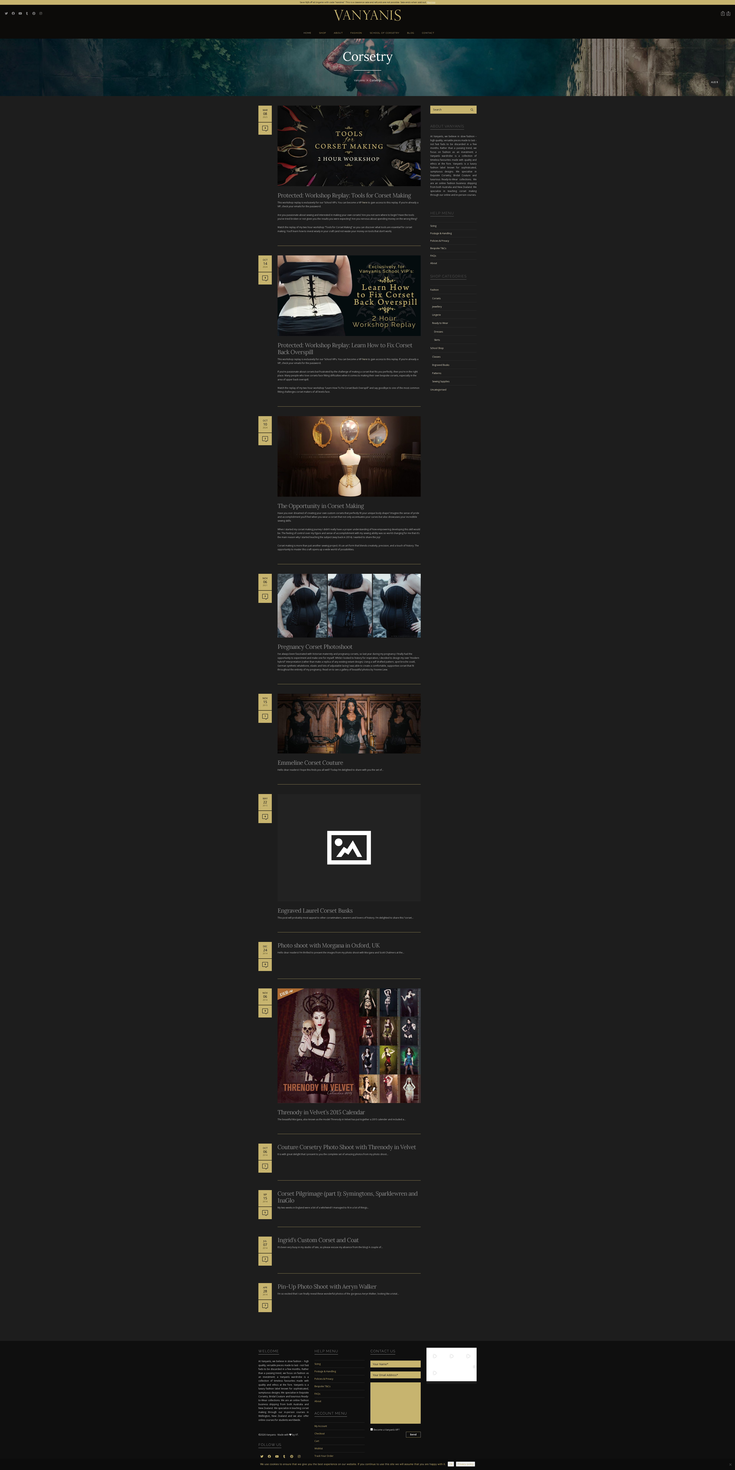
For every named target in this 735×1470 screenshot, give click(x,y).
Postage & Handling (441, 233)
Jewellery (437, 306)
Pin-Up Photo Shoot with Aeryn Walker (327, 1286)
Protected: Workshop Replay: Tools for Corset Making (344, 195)
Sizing (433, 225)
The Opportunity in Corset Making (321, 506)
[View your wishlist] (728, 13)
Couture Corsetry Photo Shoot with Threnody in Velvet (347, 1147)
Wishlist (318, 1448)
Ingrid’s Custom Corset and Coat (318, 1240)
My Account (320, 1426)
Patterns (436, 373)
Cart (316, 1441)
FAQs (433, 255)
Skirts (437, 340)
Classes (436, 356)
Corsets (436, 298)
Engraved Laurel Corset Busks (315, 910)
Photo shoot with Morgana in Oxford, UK (329, 945)
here (364, 202)
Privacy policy (465, 1464)
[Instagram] (441, 1362)
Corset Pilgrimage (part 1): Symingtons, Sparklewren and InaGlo (348, 1197)
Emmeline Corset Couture (310, 762)
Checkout (319, 1433)
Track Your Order (323, 1456)
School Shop (437, 348)
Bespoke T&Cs (438, 248)
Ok (450, 1464)
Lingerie (436, 314)
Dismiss (431, 2)
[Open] (434, 1356)
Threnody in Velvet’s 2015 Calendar (321, 1112)
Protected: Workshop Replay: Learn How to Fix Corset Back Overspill (345, 349)
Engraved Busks (440, 365)
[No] (730, 1464)
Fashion (434, 289)
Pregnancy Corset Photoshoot (315, 646)
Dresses (438, 331)
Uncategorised (438, 389)
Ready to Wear (440, 323)
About (433, 263)
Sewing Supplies (440, 381)
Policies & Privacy (439, 240)
